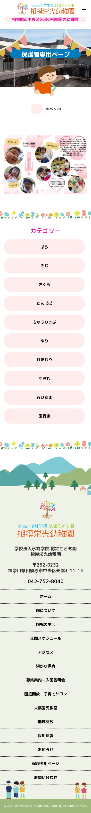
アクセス (45, 652)
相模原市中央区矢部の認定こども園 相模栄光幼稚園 (45, 8)
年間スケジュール (45, 638)
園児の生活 (45, 624)
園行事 (44, 416)
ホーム (45, 596)
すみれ (44, 378)
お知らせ (45, 749)
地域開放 (45, 721)
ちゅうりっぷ (44, 322)
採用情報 (45, 735)
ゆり (44, 341)
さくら (44, 284)
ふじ (44, 265)
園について (45, 610)
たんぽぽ (44, 303)
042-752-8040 (46, 581)
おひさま (44, 397)
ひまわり (44, 359)
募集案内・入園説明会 (45, 680)
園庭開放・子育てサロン (45, 694)
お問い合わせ (45, 777)
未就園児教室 (45, 708)
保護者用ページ (45, 763)
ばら (44, 247)
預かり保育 (45, 666)
